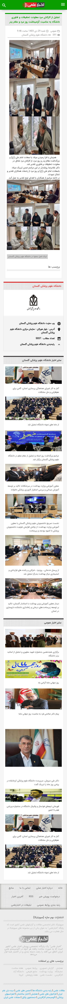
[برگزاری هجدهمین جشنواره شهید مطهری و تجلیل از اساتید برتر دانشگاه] (33, 647)
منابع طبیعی (31, 971)
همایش (59, 968)
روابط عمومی (31, 968)
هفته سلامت (17, 968)
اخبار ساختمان (22, 994)
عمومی (53, 31)
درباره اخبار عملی (44, 888)
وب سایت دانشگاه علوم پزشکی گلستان (37, 323)
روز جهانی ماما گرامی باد (48, 682)
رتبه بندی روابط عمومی (48, 905)
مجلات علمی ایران (12, 997)
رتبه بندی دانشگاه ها (42, 990)
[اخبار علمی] (33, 5)
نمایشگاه (58, 971)
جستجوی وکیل (28, 997)
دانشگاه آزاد (18, 971)
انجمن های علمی (23, 990)
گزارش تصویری (46, 968)
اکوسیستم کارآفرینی (46, 997)
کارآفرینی (58, 975)
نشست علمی (45, 975)
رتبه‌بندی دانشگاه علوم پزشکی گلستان (37, 344)
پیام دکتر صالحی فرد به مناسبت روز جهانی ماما (39, 714)
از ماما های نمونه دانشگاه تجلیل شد (43, 424)
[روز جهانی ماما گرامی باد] (33, 677)
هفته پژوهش (31, 975)
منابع (11, 888)
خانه (60, 888)
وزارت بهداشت (46, 971)
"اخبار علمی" (56, 946)
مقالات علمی (59, 990)
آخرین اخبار (17, 897)
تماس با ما (25, 888)
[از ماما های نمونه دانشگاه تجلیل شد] (33, 419)
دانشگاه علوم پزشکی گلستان (34, 35)
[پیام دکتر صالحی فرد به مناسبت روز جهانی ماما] (33, 708)
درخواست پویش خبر (49, 897)
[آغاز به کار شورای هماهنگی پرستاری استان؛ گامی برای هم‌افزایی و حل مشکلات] (33, 383)
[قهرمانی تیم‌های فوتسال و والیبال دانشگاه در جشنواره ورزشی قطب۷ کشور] (33, 801)
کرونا (21, 975)
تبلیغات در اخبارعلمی (21, 905)
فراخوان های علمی (47, 994)
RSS (31, 897)
